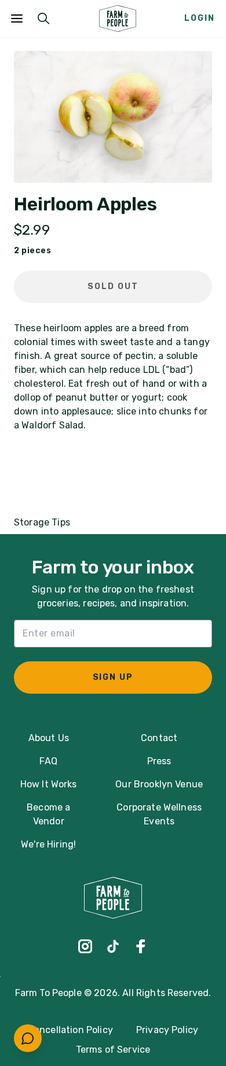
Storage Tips (42, 522)
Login (199, 18)
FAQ (48, 761)
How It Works (48, 784)
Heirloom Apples (85, 204)
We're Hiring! (48, 844)
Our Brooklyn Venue (159, 784)
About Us (48, 737)
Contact (159, 737)
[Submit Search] (43, 18)
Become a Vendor (48, 814)
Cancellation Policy (70, 1029)
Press (159, 761)
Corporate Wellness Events (159, 814)
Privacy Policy (167, 1029)
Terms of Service (113, 1049)
